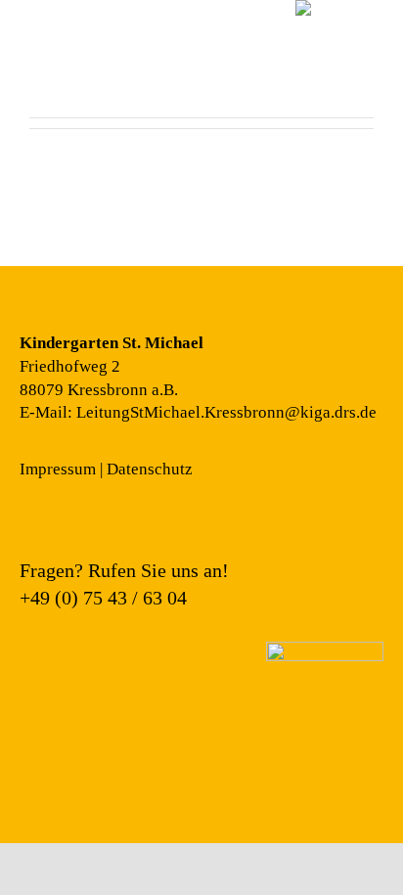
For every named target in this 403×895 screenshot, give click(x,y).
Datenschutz (150, 469)
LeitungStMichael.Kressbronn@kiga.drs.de (226, 412)
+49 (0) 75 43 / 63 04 (103, 597)
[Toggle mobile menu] (37, 64)
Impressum (58, 469)
